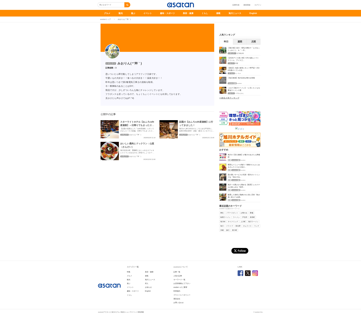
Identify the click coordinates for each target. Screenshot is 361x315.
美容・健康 (188, 13)
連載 (218, 13)
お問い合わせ (178, 303)
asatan (239, 83)
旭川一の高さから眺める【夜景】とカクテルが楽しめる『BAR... (244, 186)
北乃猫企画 (240, 53)
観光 (121, 13)
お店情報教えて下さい (181, 283)
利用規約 (176, 291)
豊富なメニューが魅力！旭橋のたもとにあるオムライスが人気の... (244, 166)
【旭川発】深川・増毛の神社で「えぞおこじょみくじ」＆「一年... (244, 49)
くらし (205, 13)
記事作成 (236, 5)
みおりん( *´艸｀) (135, 135)
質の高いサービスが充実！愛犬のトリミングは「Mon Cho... (244, 176)
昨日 (226, 41)
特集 (128, 272)
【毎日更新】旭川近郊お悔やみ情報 (241, 78)
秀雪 (236, 63)
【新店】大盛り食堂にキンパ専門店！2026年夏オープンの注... (243, 69)
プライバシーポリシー (181, 295)
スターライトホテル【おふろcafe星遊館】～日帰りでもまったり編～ (137, 125)
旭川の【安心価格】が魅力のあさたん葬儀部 (244, 156)
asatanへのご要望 (180, 287)
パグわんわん (239, 93)
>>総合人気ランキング (229, 98)
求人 (146, 283)
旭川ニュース (235, 13)
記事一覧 (176, 272)
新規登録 (247, 5)
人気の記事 (177, 276)
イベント (147, 13)
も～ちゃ (238, 73)
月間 (253, 41)
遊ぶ (133, 13)
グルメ (107, 13)
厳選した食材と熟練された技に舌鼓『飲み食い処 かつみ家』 (244, 196)
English (253, 13)
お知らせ (148, 287)
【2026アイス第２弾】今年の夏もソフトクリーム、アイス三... (243, 59)
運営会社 (176, 299)
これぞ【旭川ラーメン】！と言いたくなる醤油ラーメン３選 (244, 89)
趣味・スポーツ (167, 13)
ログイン (258, 5)
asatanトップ (105, 19)
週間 (240, 41)
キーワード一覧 (179, 280)
